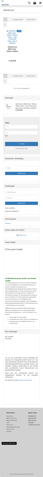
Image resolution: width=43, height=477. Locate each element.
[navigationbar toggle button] (40, 2)
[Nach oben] (37, 473)
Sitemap (7, 223)
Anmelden (21, 173)
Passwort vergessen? (12, 211)
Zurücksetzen (21, 148)
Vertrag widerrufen (9, 443)
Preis (7, 123)
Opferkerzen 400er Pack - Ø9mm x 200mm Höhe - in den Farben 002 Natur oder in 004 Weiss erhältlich (12, 49)
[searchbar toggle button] (29, 2)
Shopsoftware (14, 474)
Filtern (22, 144)
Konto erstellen (10, 208)
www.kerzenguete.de (25, 380)
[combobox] (18, 20)
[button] (5, 20)
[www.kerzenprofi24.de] (4, 2)
